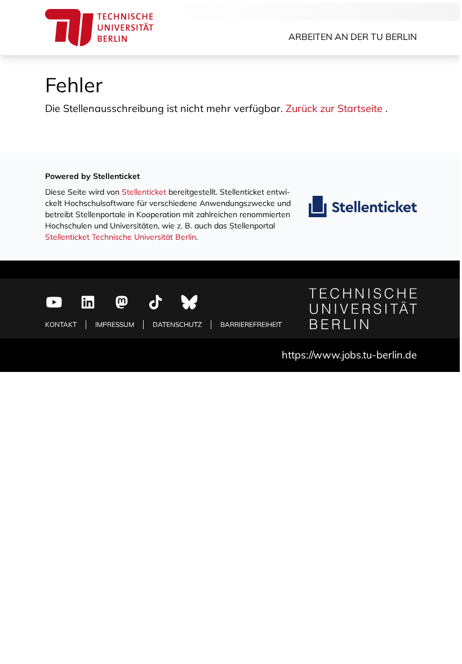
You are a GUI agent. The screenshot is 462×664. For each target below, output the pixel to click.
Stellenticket (144, 192)
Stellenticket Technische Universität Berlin (120, 237)
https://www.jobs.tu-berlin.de (349, 354)
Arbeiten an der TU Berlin (352, 36)
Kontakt (61, 324)
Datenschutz (177, 324)
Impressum (114, 324)
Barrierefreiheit (251, 324)
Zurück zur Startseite (334, 108)
